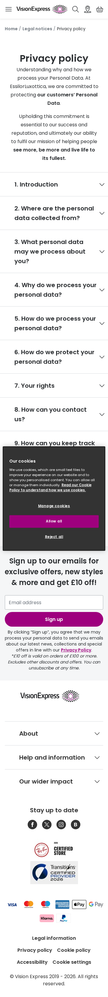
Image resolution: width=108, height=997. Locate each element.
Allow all (54, 521)
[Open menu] (8, 9)
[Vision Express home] (54, 696)
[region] (54, 498)
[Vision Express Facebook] (32, 824)
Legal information (54, 938)
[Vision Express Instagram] (61, 824)
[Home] (41, 9)
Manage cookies (54, 506)
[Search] (75, 9)
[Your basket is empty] (99, 9)
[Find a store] (87, 9)
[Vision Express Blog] (75, 824)
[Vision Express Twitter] (47, 824)
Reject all (54, 536)
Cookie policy (74, 950)
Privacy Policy (76, 650)
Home (11, 29)
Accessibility (32, 962)
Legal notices (37, 29)
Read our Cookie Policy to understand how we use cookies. (50, 487)
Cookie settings (71, 962)
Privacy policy (34, 950)
